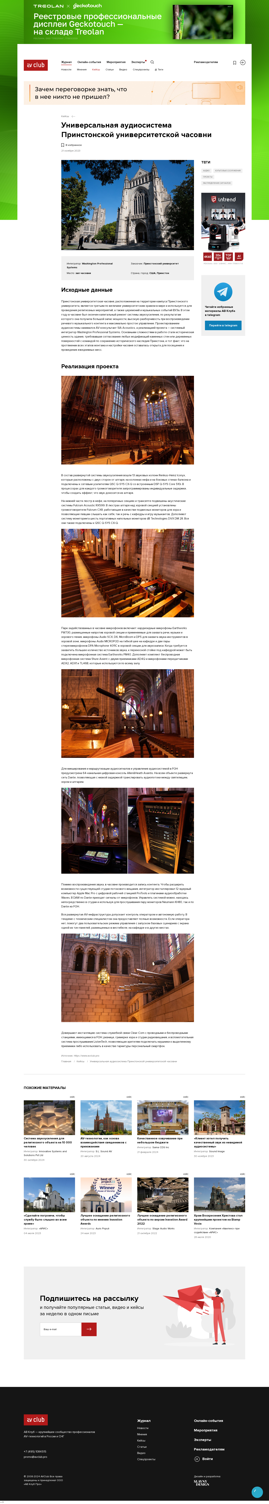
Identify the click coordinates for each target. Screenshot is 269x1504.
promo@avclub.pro (35, 1457)
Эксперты (138, 62)
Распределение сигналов (217, 183)
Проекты (207, 177)
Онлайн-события (89, 62)
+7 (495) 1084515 (35, 1451)
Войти (207, 1459)
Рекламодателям (206, 62)
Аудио (206, 170)
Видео (123, 69)
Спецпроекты (141, 69)
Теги (160, 69)
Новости (66, 69)
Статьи (110, 69)
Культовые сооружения (228, 170)
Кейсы (96, 69)
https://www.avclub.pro (86, 1055)
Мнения (82, 69)
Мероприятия (116, 62)
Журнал (66, 62)
